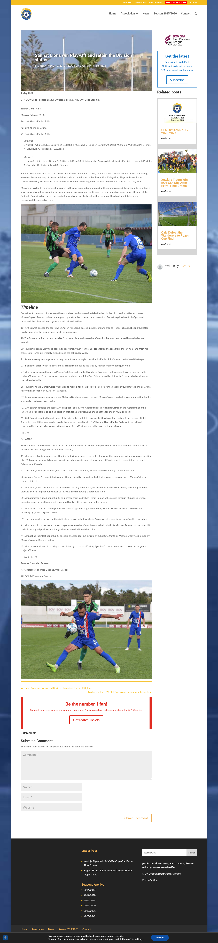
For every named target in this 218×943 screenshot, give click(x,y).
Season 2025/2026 (165, 13)
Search (192, 852)
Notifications (140, 3)
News (146, 13)
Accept (160, 937)
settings (139, 939)
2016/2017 (90, 889)
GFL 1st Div (77, 65)
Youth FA (127, 3)
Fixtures (193, 3)
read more (166, 138)
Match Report (91, 65)
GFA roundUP (155, 3)
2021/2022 (90, 916)
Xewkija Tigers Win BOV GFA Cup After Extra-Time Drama (174, 183)
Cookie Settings (150, 880)
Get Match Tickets (86, 720)
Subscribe (177, 80)
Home (112, 13)
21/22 (67, 65)
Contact (185, 13)
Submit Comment (135, 818)
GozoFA (42, 65)
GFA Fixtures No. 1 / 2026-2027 (174, 131)
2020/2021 (90, 910)
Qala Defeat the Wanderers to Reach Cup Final (175, 235)
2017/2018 (90, 895)
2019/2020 (90, 905)
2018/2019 (90, 900)
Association (128, 13)
